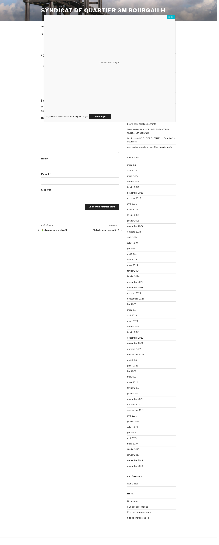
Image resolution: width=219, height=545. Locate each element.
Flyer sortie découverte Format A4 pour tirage (66, 116)
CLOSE (171, 17)
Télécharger (100, 116)
